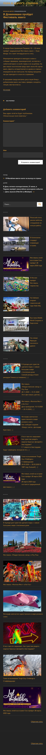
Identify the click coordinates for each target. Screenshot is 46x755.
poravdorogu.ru (20, 11)
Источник (6, 90)
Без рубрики (10, 101)
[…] (27, 377)
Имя (5, 150)
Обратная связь (37, 721)
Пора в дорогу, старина (20, 3)
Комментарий (9, 121)
